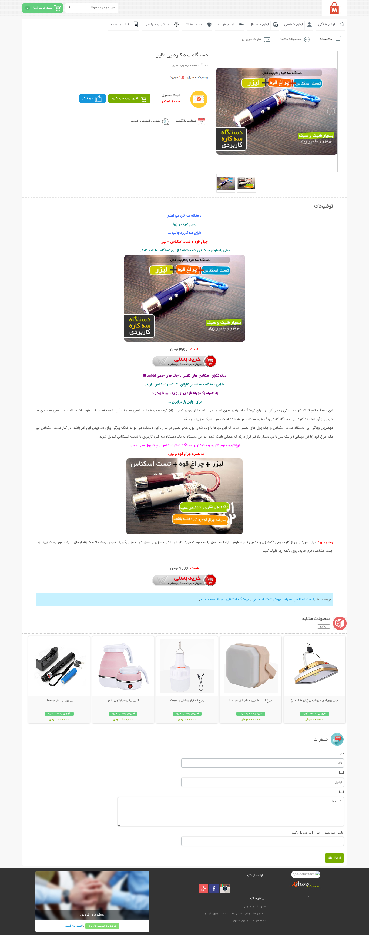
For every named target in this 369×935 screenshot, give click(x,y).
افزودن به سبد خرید (124, 98)
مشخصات (326, 39)
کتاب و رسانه (120, 25)
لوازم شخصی (293, 25)
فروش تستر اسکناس (266, 600)
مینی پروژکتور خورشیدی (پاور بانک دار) (314, 700)
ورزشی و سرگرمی (157, 25)
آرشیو (323, 626)
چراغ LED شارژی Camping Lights (250, 700)
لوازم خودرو (226, 25)
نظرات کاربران (251, 39)
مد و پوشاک (193, 25)
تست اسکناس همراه (298, 600)
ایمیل (341, 772)
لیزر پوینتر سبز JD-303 (59, 700)
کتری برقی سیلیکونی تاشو (123, 700)
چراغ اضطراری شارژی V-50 (187, 700)
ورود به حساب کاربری (102, 926)
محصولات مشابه (290, 39)
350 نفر (87, 98)
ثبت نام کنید (73, 926)
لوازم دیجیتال (259, 25)
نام (342, 753)
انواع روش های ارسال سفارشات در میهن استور (234, 914)
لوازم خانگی (326, 25)
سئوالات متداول (255, 907)
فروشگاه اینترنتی (237, 600)
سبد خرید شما (42, 8)
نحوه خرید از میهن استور (249, 921)
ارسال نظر (334, 858)
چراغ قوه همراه (211, 600)
